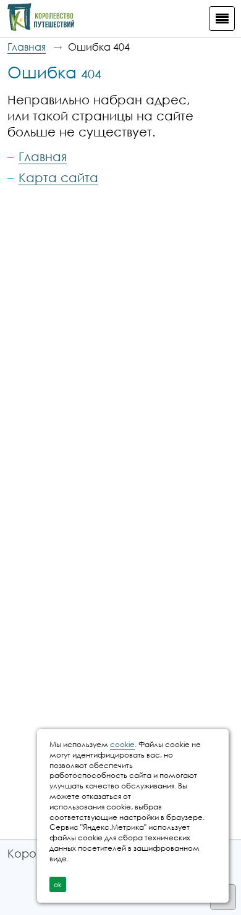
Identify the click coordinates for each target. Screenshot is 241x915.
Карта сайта (58, 177)
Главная (26, 47)
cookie (122, 744)
